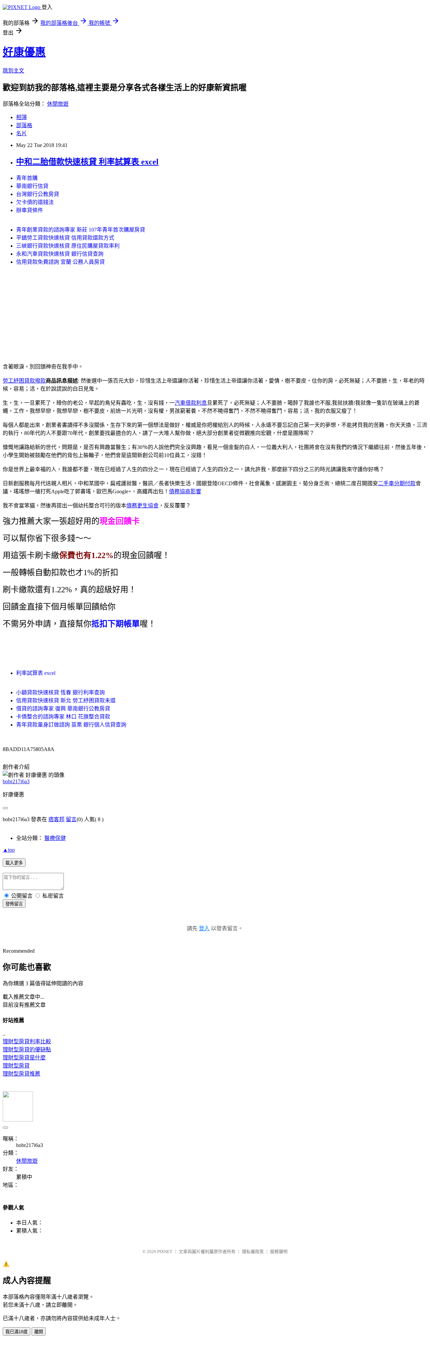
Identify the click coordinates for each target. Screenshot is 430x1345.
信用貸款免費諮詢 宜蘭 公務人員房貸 (60, 262)
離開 (38, 1331)
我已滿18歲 (16, 1331)
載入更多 (14, 862)
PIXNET (164, 1251)
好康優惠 (24, 52)
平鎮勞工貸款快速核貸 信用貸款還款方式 (65, 238)
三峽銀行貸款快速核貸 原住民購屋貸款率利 (68, 246)
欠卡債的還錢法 (35, 202)
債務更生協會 (142, 505)
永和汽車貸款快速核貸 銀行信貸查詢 (59, 254)
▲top (9, 850)
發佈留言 (14, 903)
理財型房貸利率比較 (27, 1041)
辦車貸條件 (29, 210)
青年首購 (27, 178)
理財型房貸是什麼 (24, 1057)
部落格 (24, 125)
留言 (71, 819)
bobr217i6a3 (16, 781)
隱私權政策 (253, 1251)
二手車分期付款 (397, 483)
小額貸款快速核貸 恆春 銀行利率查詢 (60, 692)
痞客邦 (56, 819)
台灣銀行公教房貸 (37, 194)
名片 (21, 133)
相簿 (21, 117)
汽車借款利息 (191, 403)
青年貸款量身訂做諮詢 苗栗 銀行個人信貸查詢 (71, 725)
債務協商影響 (185, 491)
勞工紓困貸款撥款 (24, 381)
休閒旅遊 (58, 104)
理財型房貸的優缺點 (27, 1049)
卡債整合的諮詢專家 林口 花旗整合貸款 (63, 716)
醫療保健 (55, 838)
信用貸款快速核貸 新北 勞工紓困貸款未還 (66, 700)
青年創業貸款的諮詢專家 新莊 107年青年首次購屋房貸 (80, 230)
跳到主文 (13, 70)
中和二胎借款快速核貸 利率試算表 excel (87, 161)
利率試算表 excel (35, 673)
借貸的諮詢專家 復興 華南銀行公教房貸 (63, 708)
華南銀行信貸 (32, 186)
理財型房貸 (16, 1065)
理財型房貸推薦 (21, 1074)
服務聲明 (279, 1251)
